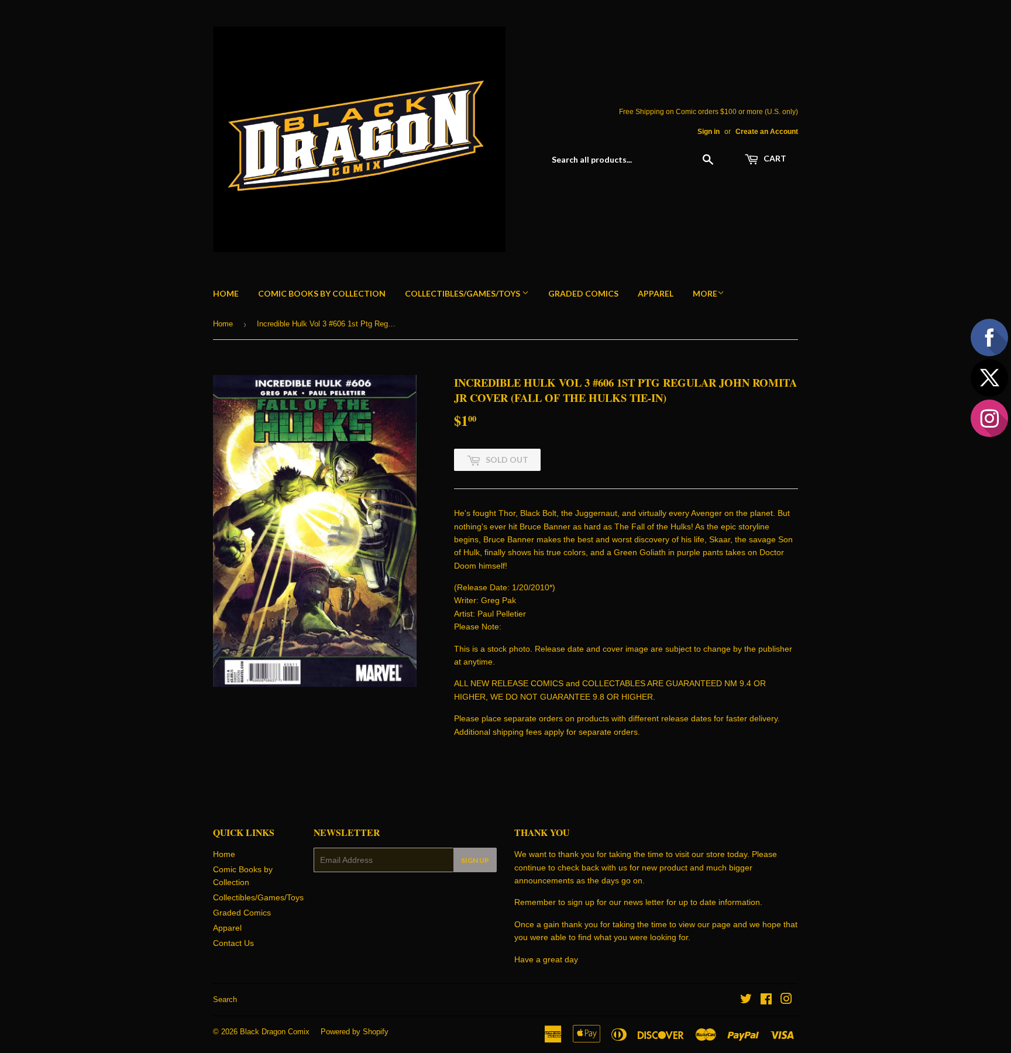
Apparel (655, 293)
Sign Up (475, 860)
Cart (774, 158)
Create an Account (766, 132)
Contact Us (233, 943)
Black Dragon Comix (275, 1031)
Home (226, 293)
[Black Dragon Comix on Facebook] (766, 1000)
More (705, 293)
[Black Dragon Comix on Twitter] (746, 1000)
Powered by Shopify (354, 1031)
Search (225, 999)
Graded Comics (583, 293)
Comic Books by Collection (322, 293)
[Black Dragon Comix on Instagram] (786, 1000)
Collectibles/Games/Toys (463, 293)
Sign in (708, 132)
